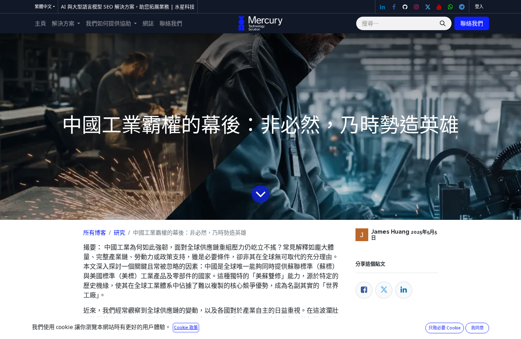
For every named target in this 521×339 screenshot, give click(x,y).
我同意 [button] (477, 328)
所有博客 (94, 233)
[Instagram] (416, 6)
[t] (461, 6)
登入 (479, 7)
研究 (119, 233)
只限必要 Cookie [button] (444, 328)
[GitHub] (405, 6)
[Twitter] (427, 6)
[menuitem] (40, 23)
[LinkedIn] (382, 6)
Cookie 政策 (186, 327)
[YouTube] (439, 6)
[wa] (450, 6)
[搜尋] (443, 23)
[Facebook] (393, 6)
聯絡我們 (471, 23)
